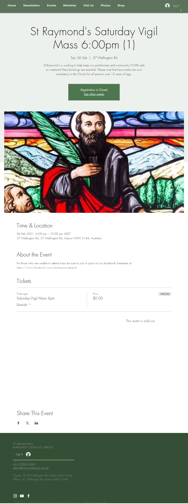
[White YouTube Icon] (21, 496)
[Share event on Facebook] (18, 423)
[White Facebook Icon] (28, 496)
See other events (94, 94)
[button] (181, 9)
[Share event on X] (27, 423)
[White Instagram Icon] (15, 496)
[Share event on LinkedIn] (36, 423)
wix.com (102, 502)
